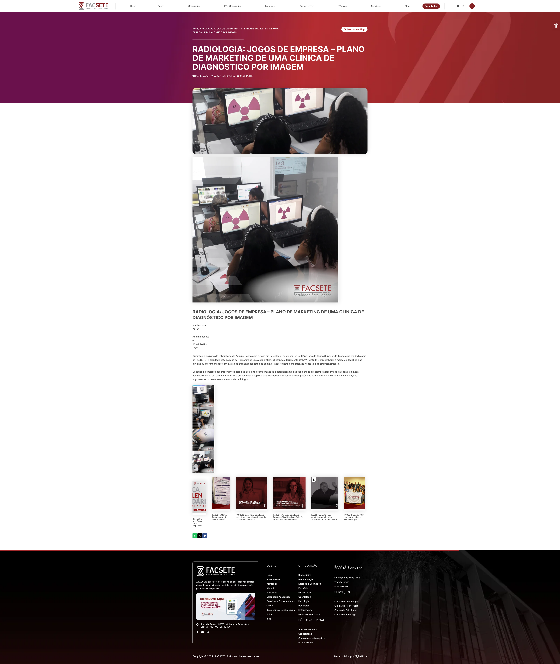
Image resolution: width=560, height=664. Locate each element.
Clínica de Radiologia (345, 614)
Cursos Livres (307, 6)
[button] (194, 535)
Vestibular (271, 583)
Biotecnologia (305, 579)
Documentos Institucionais (280, 610)
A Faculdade (273, 579)
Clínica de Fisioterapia (346, 605)
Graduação (194, 6)
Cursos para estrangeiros (311, 638)
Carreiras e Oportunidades (280, 601)
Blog (407, 6)
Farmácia (303, 588)
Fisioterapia (304, 592)
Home (133, 6)
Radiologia (303, 605)
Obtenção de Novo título (347, 577)
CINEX (269, 605)
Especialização (306, 642)
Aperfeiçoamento (307, 629)
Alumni (270, 588)
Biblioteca (271, 592)
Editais (270, 614)
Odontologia (304, 596)
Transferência (341, 582)
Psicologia (303, 601)
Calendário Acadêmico (278, 596)
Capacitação (305, 633)
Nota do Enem (341, 586)
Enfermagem (305, 610)
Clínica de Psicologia (345, 610)
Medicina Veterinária (309, 614)
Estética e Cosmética (309, 583)
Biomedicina (304, 575)
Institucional (202, 75)
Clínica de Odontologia (346, 601)
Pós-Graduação (232, 6)
